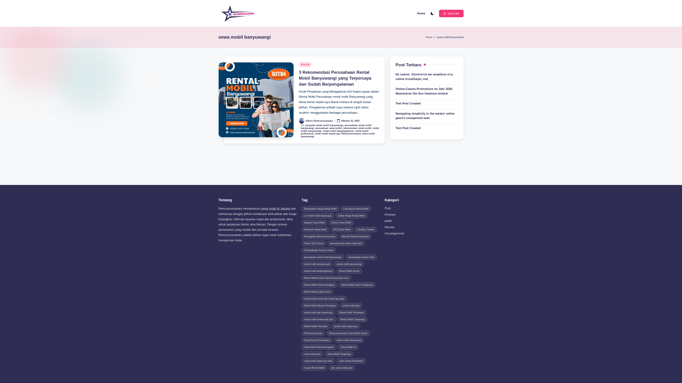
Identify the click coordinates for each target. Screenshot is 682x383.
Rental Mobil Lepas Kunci (317, 291)
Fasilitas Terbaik (365, 229)
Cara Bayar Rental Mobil (355, 208)
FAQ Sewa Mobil (342, 229)
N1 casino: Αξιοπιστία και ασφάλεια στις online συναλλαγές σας (424, 77)
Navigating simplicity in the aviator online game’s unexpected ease (425, 116)
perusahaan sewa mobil (329, 128)
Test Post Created (408, 103)
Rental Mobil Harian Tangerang (357, 285)
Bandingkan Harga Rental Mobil (320, 208)
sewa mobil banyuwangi (349, 340)
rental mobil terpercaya (327, 133)
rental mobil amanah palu (317, 264)
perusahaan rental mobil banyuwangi (323, 257)
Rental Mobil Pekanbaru (351, 312)
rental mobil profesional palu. (319, 319)
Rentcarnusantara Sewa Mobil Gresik (348, 333)
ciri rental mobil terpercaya (317, 215)
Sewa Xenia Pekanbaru (351, 361)
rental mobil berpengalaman (338, 131)
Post (388, 208)
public (389, 221)
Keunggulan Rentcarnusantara (319, 236)
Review (305, 64)
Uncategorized (394, 233)
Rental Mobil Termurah (315, 326)
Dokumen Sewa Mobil (315, 229)
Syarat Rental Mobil (314, 368)
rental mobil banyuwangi (349, 264)
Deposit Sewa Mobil (314, 222)
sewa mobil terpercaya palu (318, 361)
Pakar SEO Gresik (313, 243)
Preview (390, 214)
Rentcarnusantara (351, 133)
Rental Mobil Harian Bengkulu (319, 285)
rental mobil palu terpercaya (318, 312)
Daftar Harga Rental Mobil (351, 215)
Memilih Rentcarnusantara (355, 236)
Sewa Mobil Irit (348, 347)
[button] (451, 13)
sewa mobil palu (312, 354)
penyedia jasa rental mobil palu (346, 243)
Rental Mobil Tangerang (352, 319)
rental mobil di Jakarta (275, 208)
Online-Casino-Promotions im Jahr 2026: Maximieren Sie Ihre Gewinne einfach (424, 91)
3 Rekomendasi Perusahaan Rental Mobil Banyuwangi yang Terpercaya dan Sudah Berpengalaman (335, 78)
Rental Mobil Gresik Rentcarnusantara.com (326, 278)
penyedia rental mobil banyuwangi (324, 125)
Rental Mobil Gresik (349, 271)
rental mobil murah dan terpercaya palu (324, 298)
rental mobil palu (351, 305)
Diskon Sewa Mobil (341, 222)
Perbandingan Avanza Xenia (318, 250)
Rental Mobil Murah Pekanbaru (320, 305)
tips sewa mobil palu (341, 368)
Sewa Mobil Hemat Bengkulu (319, 347)
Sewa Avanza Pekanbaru (317, 340)
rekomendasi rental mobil (357, 128)
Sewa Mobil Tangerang (339, 354)
